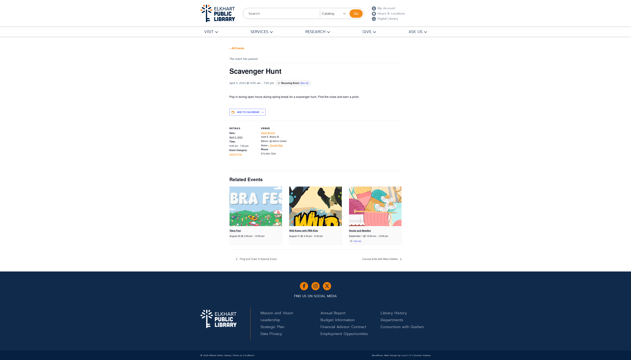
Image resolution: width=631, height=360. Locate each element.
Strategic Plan (272, 327)
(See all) (304, 83)
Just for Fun (235, 154)
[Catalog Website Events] (334, 13)
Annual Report (333, 313)
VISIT (209, 32)
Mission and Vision (276, 313)
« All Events (236, 48)
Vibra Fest (235, 230)
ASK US (415, 32)
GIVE (367, 32)
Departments (392, 320)
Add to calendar (248, 112)
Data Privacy (271, 333)
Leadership (270, 320)
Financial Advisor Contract (343, 327)
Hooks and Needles (360, 230)
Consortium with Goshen (402, 327)
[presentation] (256, 206)
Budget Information (337, 320)
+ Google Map (275, 145)
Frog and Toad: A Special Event (258, 259)
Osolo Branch (268, 132)
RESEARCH (315, 32)
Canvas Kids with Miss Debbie (380, 259)
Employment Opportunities (344, 333)
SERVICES (259, 32)
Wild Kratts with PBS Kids (303, 230)
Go (356, 13)
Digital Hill (406, 355)
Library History (394, 313)
